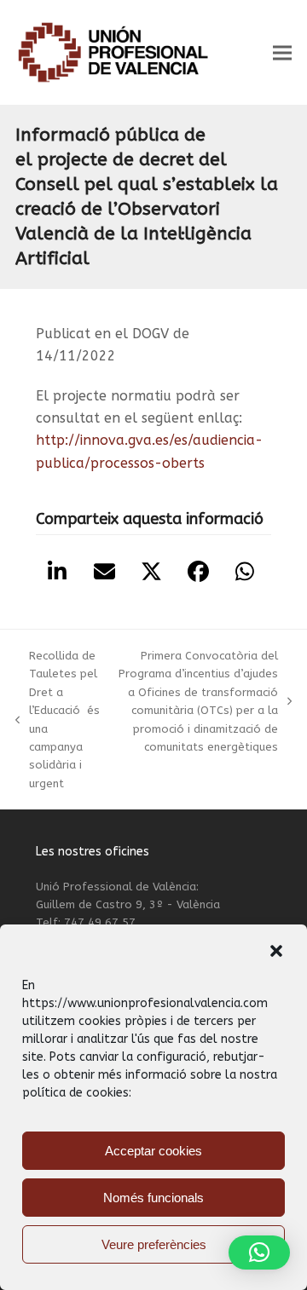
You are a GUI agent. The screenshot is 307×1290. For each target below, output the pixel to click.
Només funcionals (153, 1197)
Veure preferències (153, 1244)
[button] (276, 950)
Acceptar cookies (153, 1150)
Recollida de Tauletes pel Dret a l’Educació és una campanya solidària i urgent (57, 719)
